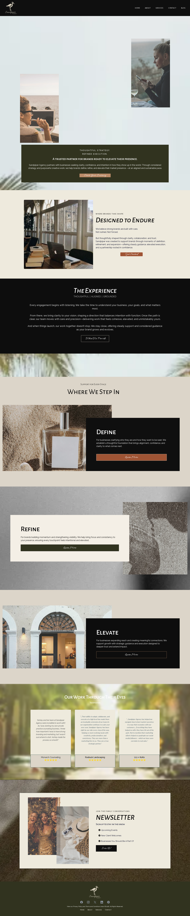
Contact (172, 8)
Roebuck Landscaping (95, 757)
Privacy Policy (78, 906)
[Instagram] (88, 902)
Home (137, 8)
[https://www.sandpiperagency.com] (11, 8)
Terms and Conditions (92, 906)
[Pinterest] (108, 902)
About (148, 8)
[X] (95, 902)
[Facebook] (81, 902)
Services (159, 8)
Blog (183, 8)
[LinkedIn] (101, 902)
